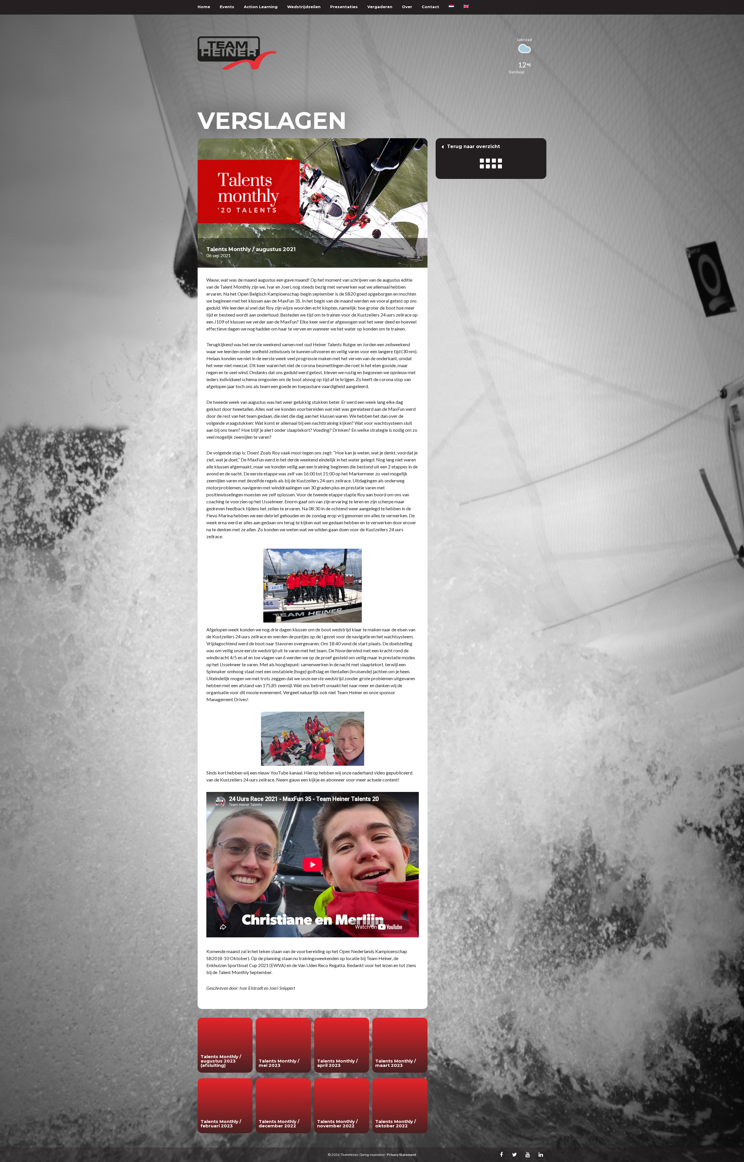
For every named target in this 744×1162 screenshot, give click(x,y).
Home (204, 6)
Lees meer (225, 1045)
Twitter (514, 1154)
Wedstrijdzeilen (304, 6)
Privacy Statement (401, 1154)
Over (407, 6)
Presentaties (344, 6)
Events (227, 6)
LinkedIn (540, 1154)
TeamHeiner (237, 53)
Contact (430, 6)
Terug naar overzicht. (491, 158)
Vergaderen (379, 6)
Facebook (501, 1154)
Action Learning (261, 6)
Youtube (527, 1154)
